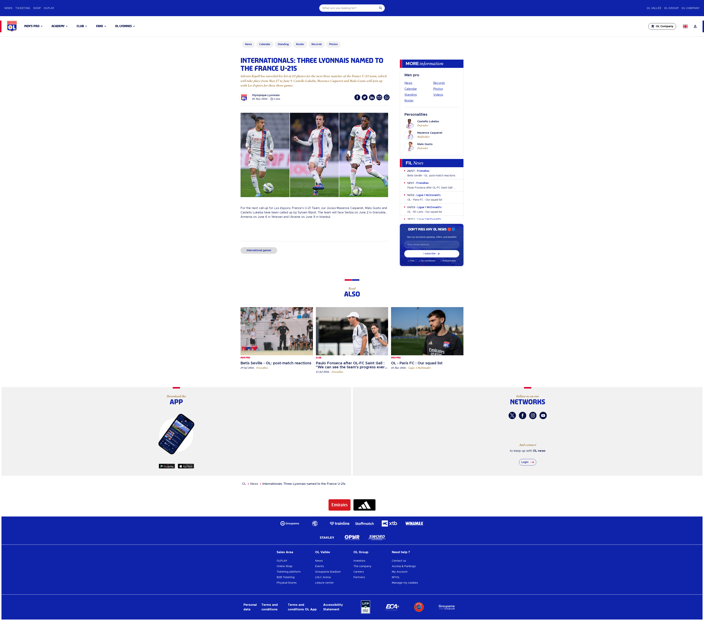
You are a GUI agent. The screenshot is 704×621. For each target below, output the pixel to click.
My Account (400, 571)
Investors (359, 560)
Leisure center (324, 582)
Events (319, 566)
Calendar (410, 88)
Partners (359, 577)
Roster (409, 100)
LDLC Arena (323, 577)
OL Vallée (322, 552)
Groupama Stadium (328, 571)
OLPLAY (282, 560)
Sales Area (285, 552)
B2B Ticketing (286, 577)
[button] (33, 26)
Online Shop (284, 566)
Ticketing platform (288, 571)
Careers (358, 571)
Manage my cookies (405, 582)
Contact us (399, 560)
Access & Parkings (404, 566)
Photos (438, 88)
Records (439, 83)
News (408, 83)
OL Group (360, 552)
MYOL (396, 577)
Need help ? (401, 552)
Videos (438, 94)
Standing (410, 94)
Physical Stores (286, 582)
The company (362, 566)
